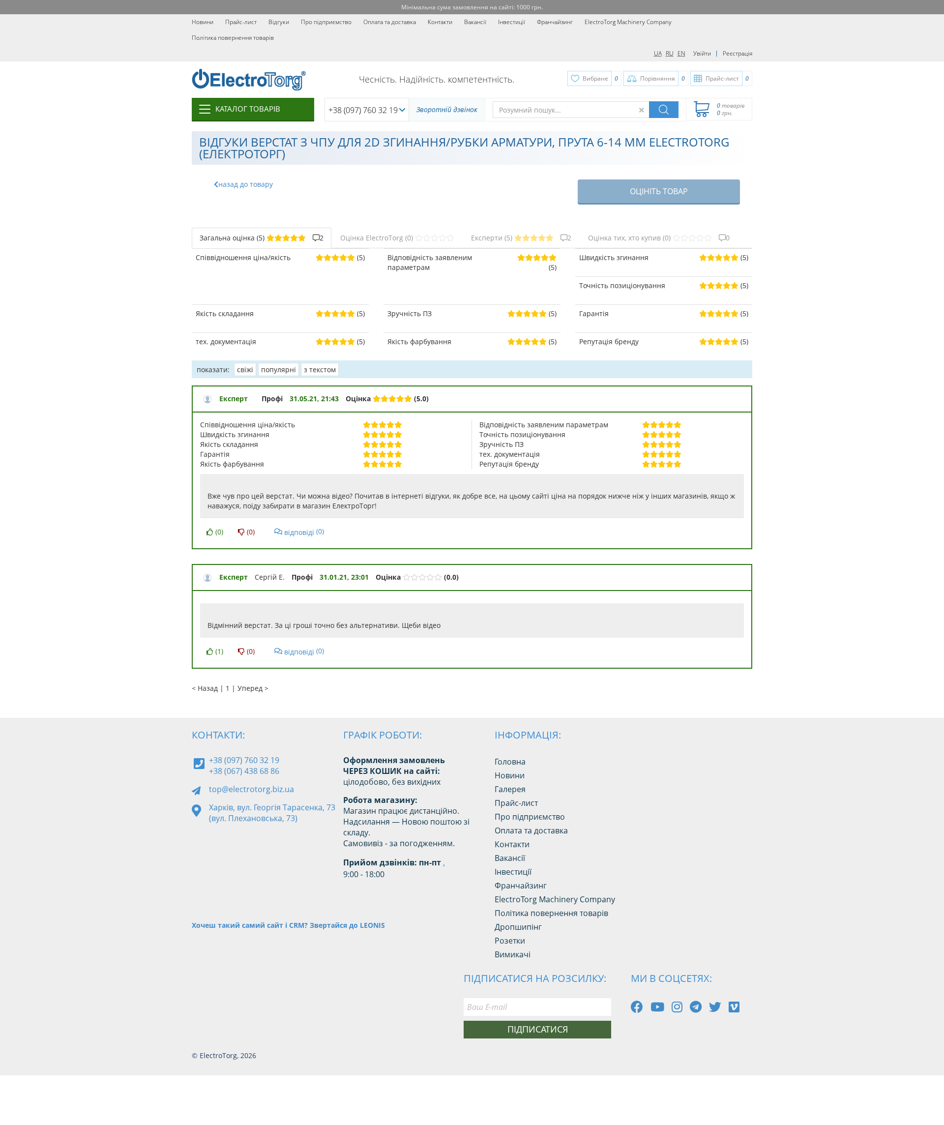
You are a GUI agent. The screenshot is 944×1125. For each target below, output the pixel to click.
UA (658, 53)
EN (681, 53)
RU (670, 53)
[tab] (261, 238)
